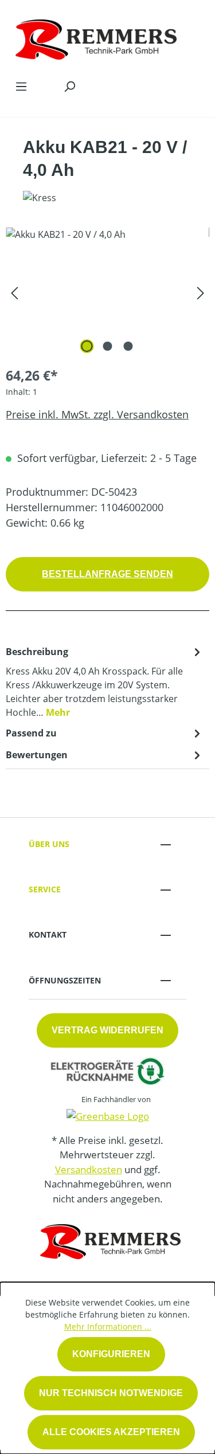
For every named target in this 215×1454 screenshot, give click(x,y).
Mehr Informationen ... (107, 1326)
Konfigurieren (111, 1354)
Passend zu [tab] (31, 733)
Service (45, 889)
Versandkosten (88, 1169)
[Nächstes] (200, 292)
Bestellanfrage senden (107, 574)
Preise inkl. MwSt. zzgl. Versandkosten (97, 414)
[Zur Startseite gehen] (96, 37)
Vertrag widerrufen (107, 1030)
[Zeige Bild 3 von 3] (127, 346)
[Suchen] (69, 86)
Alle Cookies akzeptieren (111, 1432)
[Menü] (21, 86)
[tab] (105, 681)
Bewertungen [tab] (37, 754)
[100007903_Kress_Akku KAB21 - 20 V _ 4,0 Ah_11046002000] (107, 292)
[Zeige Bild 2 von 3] (107, 346)
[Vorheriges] (14, 292)
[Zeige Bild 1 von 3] (86, 346)
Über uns (49, 843)
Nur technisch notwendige (111, 1393)
